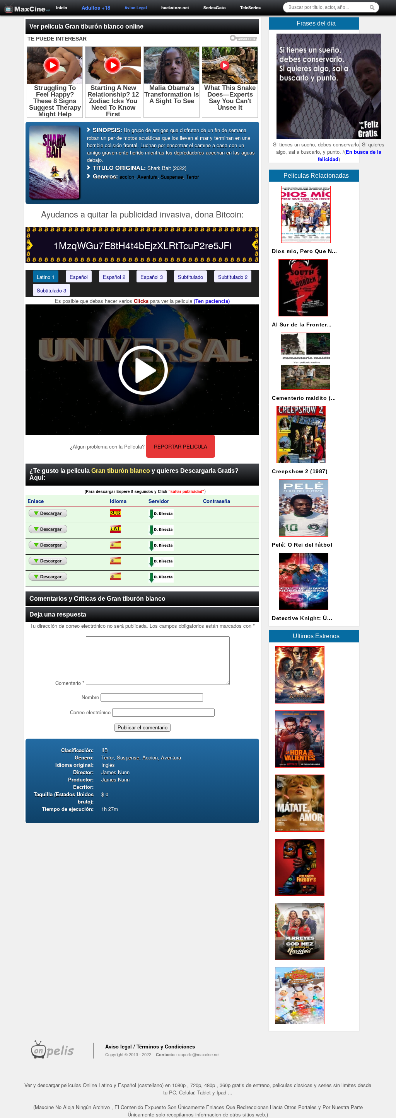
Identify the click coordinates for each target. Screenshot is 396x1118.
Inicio (61, 7)
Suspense (171, 176)
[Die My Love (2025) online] (298, 833)
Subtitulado (190, 276)
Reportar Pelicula (180, 446)
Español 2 (114, 276)
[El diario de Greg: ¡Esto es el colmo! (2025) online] (298, 1026)
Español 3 (151, 276)
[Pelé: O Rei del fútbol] (302, 538)
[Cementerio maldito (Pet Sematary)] (304, 391)
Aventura (147, 176)
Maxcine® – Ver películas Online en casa (25, 3)
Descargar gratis (48, 513)
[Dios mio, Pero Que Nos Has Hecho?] (304, 244)
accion (126, 176)
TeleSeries (250, 7)
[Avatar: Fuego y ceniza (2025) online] (298, 705)
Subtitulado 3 (51, 290)
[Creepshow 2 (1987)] (299, 465)
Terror (192, 176)
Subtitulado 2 (233, 276)
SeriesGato (214, 7)
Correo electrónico (90, 712)
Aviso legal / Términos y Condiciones (150, 1046)
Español (79, 276)
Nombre (90, 697)
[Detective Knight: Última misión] (302, 611)
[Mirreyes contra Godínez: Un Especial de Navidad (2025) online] (298, 961)
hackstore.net (175, 7)
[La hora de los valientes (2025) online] (298, 769)
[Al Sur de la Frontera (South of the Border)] (301, 318)
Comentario (69, 682)
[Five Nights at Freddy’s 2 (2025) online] (298, 897)
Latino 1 (46, 276)
